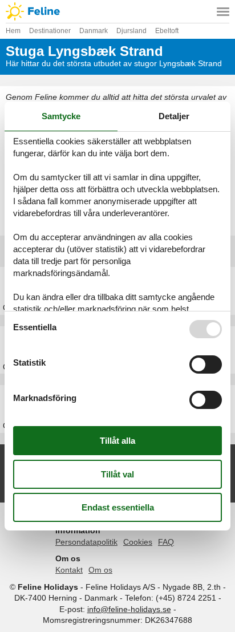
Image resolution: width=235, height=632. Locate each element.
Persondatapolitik (86, 541)
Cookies (137, 541)
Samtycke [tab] (61, 116)
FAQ (166, 541)
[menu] (223, 11)
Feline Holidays (117, 11)
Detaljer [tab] (174, 116)
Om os (100, 569)
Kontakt (69, 569)
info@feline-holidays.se (129, 609)
